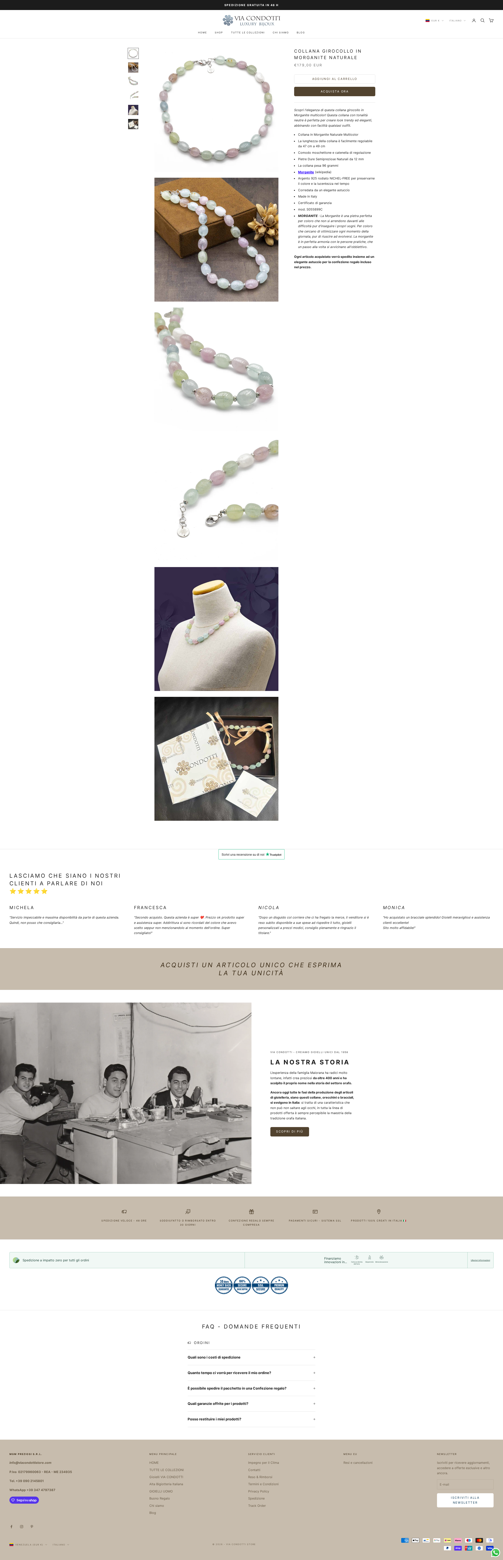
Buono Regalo (159, 1498)
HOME (202, 32)
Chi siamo (281, 32)
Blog (301, 32)
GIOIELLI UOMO (161, 1491)
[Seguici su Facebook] (11, 1527)
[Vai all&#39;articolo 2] (133, 67)
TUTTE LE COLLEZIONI (248, 32)
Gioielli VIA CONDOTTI (166, 1477)
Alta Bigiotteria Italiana (166, 1484)
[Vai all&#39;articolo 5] (133, 109)
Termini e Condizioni (263, 1484)
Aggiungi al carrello (334, 79)
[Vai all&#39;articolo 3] (133, 81)
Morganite (306, 172)
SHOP (219, 32)
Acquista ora (335, 91)
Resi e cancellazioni (358, 1463)
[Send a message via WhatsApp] (495, 1552)
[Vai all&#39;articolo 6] (133, 124)
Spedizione (256, 1498)
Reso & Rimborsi (260, 1477)
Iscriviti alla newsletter (465, 1500)
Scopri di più (289, 1131)
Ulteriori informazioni (480, 1260)
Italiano (455, 20)
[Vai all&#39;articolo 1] (133, 53)
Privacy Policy (258, 1491)
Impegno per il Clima (263, 1463)
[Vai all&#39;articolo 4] (133, 95)
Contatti (254, 1470)
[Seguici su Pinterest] (32, 1527)
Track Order (257, 1506)
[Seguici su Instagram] (22, 1527)
